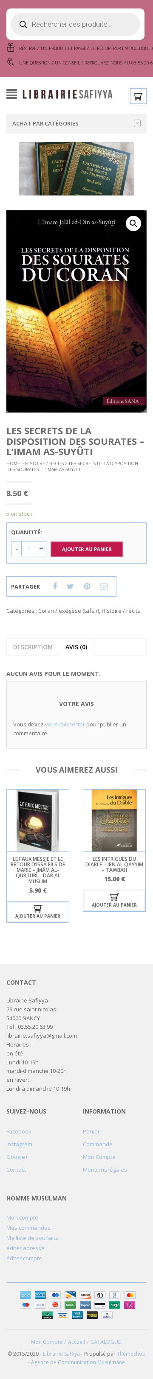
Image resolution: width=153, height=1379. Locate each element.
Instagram (19, 1144)
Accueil (76, 1342)
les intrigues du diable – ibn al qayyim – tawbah (114, 864)
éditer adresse (25, 1248)
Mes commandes (28, 1227)
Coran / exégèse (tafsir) (68, 610)
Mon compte (22, 1217)
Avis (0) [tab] (76, 647)
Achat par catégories (45, 123)
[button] (133, 223)
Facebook (18, 1131)
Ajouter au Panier (87, 549)
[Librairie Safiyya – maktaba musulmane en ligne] (70, 93)
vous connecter (65, 724)
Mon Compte (99, 1157)
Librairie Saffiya (61, 1353)
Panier (91, 1131)
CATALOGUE (106, 1342)
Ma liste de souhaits (32, 1238)
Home (13, 463)
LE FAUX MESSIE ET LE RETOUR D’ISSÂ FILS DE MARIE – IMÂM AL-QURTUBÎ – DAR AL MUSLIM (38, 870)
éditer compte (24, 1258)
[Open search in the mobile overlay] (75, 24)
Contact (16, 1169)
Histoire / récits (44, 463)
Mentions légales (105, 1169)
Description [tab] (32, 647)
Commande (98, 1144)
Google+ (17, 1157)
